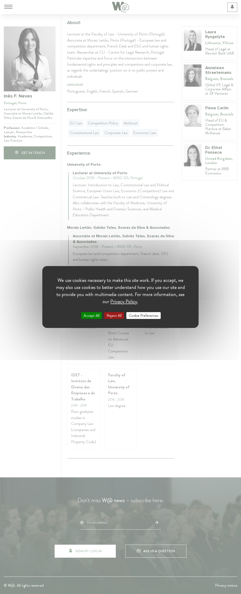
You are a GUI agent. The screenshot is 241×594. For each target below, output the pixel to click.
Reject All (114, 315)
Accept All (92, 315)
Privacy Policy (123, 301)
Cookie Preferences (143, 315)
